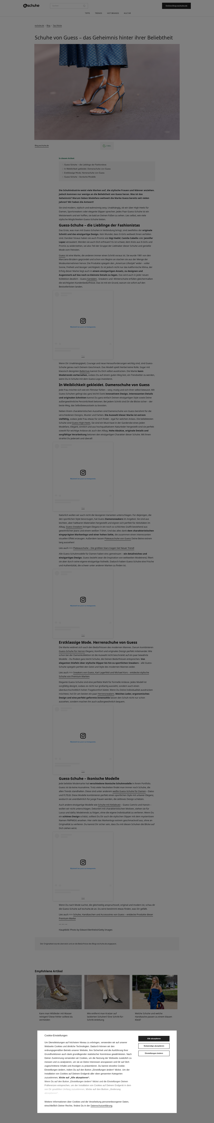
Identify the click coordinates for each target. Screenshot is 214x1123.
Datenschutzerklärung (101, 1105)
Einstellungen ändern (154, 1053)
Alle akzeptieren (154, 1039)
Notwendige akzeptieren (154, 1046)
